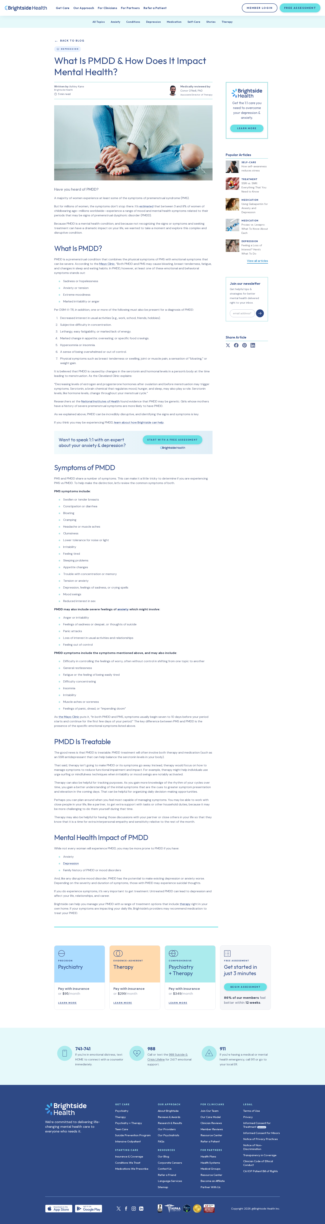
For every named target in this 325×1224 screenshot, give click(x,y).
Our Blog (163, 1156)
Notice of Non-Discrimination (252, 1147)
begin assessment (245, 986)
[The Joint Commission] (197, 1208)
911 (223, 1048)
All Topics (99, 21)
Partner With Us (210, 1187)
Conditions (133, 21)
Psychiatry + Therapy (128, 1123)
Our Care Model (210, 1117)
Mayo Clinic (107, 264)
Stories (211, 21)
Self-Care (194, 21)
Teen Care (121, 1129)
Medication (174, 21)
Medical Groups (210, 1168)
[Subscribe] (260, 313)
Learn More (250, 128)
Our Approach (83, 8)
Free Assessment (300, 8)
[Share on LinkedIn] (253, 345)
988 (151, 1048)
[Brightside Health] (74, 1109)
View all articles (257, 261)
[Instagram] (134, 1209)
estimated (146, 206)
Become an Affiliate (212, 1181)
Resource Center (211, 1135)
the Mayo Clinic (68, 717)
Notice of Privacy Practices (260, 1139)
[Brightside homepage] (26, 8)
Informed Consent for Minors (261, 1133)
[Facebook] (126, 1209)
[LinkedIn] (141, 1209)
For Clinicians (107, 8)
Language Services (170, 1181)
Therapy (227, 21)
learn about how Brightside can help (139, 422)
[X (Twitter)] (119, 1209)
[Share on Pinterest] (244, 345)
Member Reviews (211, 1129)
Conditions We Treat (127, 1162)
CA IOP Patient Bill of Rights (260, 1171)
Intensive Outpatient (128, 1141)
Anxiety (115, 21)
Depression (153, 21)
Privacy (248, 1117)
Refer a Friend (167, 1175)
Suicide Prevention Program (133, 1135)
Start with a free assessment (172, 439)
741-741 (82, 1048)
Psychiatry (121, 1111)
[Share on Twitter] (228, 345)
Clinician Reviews (211, 1123)
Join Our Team (209, 1111)
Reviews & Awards (169, 1117)
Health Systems (210, 1162)
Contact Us (165, 1168)
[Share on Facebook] (236, 345)
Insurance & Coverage (129, 1156)
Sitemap (163, 1187)
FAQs (161, 1141)
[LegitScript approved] (187, 1208)
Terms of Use (251, 1111)
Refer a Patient (155, 8)
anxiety (123, 609)
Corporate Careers (170, 1162)
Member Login (260, 8)
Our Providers (167, 1129)
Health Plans (208, 1156)
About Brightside (168, 1111)
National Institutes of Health (100, 401)
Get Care (63, 8)
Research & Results (170, 1123)
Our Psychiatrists (168, 1135)
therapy (185, 904)
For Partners (130, 8)
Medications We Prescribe (131, 1168)
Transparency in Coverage (259, 1155)
